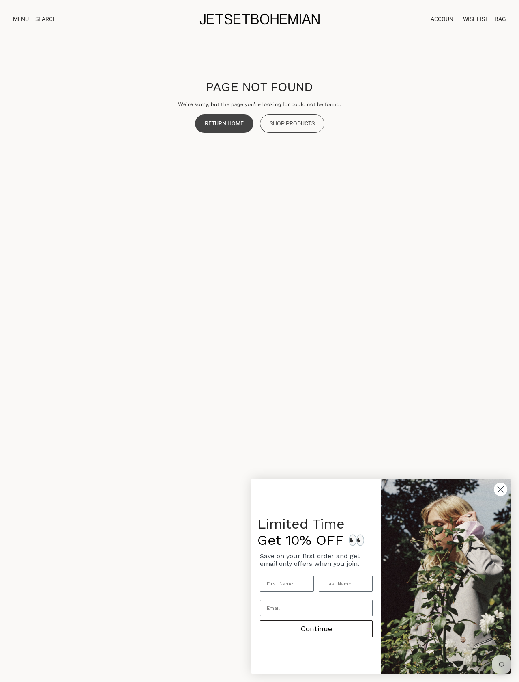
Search (46, 19)
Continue (316, 628)
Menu (21, 19)
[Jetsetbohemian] (259, 19)
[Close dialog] (500, 489)
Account (444, 19)
